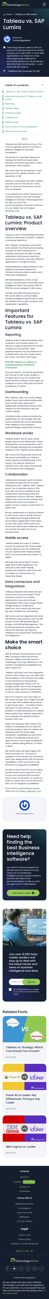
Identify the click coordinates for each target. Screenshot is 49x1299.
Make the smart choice (16, 131)
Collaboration (12, 117)
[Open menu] (43, 4)
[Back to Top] (24, 1251)
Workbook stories (13, 113)
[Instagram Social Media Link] (28, 1268)
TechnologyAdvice (21, 40)
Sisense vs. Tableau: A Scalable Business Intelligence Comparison (20, 365)
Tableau (9, 234)
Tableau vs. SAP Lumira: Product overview (24, 91)
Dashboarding (12, 108)
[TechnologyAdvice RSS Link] (41, 1268)
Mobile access (12, 122)
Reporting (10, 103)
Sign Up (31, 982)
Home (9, 14)
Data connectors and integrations (21, 126)
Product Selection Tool (30, 791)
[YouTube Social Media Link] (14, 1268)
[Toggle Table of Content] (42, 85)
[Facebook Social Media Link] (7, 1268)
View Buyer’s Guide (21, 893)
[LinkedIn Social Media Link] (34, 1268)
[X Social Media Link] (21, 1268)
